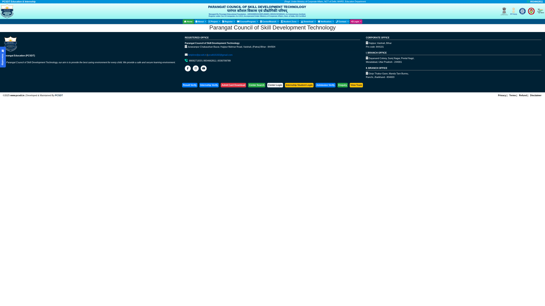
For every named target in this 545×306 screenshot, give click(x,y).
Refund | (523, 95)
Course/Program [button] (247, 21)
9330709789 (224, 61)
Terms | (513, 95)
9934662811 (536, 1)
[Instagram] (196, 68)
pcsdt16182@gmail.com (220, 55)
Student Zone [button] (290, 21)
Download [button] (308, 21)
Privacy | (502, 95)
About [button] (200, 21)
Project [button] (214, 21)
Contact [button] (342, 21)
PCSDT (59, 95)
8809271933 (195, 61)
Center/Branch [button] (269, 21)
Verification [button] (326, 21)
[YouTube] (204, 68)
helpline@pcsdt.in (197, 55)
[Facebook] (188, 68)
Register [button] (228, 21)
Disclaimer (535, 95)
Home (189, 21)
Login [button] (356, 21)
